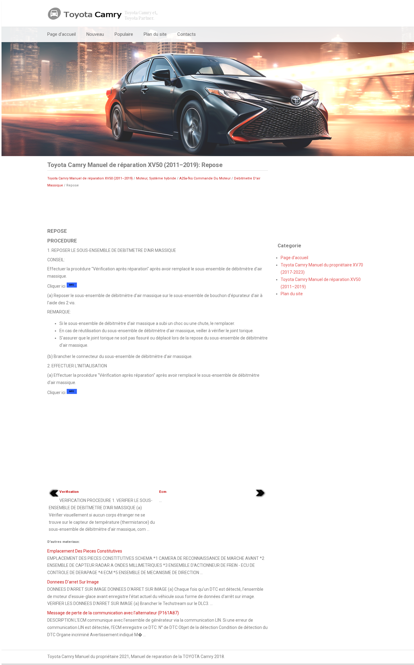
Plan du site (155, 34)
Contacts (186, 34)
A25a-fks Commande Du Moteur (205, 178)
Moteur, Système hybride (156, 178)
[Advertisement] (157, 207)
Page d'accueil (61, 34)
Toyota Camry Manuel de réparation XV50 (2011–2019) (90, 178)
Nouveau (95, 34)
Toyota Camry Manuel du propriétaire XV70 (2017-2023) (322, 268)
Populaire (124, 34)
